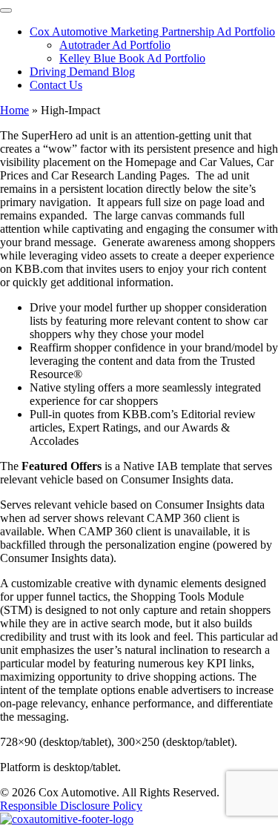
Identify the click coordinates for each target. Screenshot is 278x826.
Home (14, 110)
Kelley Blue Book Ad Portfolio (132, 58)
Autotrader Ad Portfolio (115, 45)
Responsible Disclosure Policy (71, 805)
